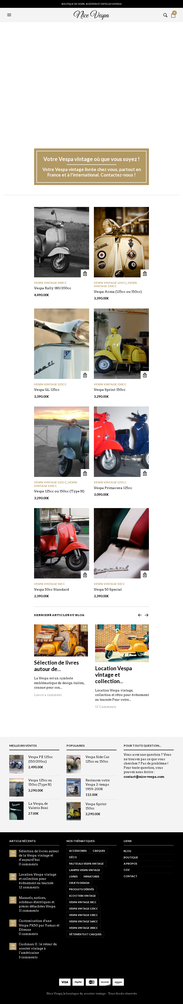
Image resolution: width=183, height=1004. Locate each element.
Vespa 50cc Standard (51, 589)
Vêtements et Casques (85, 934)
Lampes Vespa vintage (84, 870)
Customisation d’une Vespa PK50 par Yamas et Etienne (39, 925)
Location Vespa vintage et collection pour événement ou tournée (37, 879)
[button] (10, 15)
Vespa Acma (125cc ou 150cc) (118, 292)
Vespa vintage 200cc (50, 282)
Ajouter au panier (85, 273)
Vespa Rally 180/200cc (52, 288)
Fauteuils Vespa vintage (86, 863)
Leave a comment (48, 695)
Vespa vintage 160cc (83, 921)
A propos (130, 863)
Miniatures (91, 876)
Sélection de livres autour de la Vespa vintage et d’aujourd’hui (39, 855)
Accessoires (78, 850)
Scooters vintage (82, 895)
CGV (127, 869)
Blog (127, 850)
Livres (73, 876)
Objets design (79, 882)
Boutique (131, 857)
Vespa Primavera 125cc (113, 488)
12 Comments (105, 707)
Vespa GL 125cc (47, 390)
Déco (73, 857)
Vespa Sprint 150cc (110, 390)
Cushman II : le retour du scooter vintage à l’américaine (38, 948)
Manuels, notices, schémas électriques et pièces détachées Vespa (37, 902)
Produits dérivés (81, 889)
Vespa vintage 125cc (110, 282)
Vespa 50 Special (108, 589)
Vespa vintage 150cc (115, 284)
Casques (99, 850)
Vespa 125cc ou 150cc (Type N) (59, 491)
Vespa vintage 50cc (49, 584)
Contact (130, 876)
